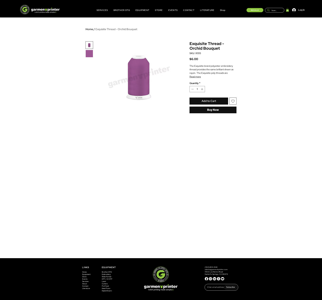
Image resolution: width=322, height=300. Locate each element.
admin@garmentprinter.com (216, 269)
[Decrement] (192, 89)
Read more (195, 76)
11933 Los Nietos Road (214, 272)
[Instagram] (210, 278)
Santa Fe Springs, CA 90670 (216, 274)
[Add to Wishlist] (232, 101)
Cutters (105, 284)
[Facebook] (206, 278)
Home (89, 29)
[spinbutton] (197, 89)
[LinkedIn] (214, 278)
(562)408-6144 (211, 267)
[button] (287, 10)
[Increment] (202, 89)
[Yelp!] (218, 278)
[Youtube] (222, 278)
